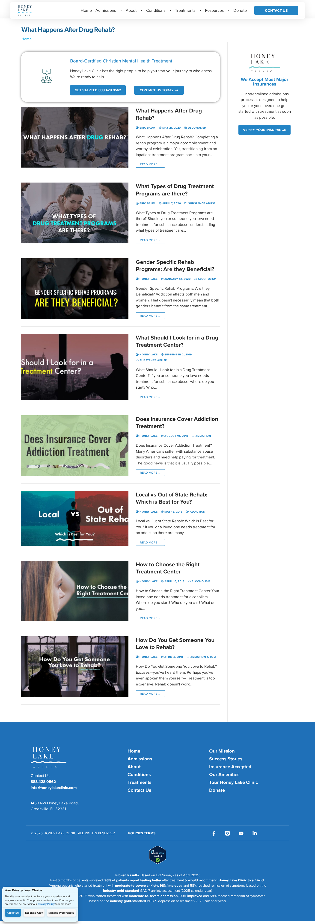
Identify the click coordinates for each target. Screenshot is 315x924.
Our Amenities (224, 774)
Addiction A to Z (203, 657)
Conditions (155, 10)
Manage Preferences (61, 913)
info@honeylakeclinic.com (54, 788)
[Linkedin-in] (254, 833)
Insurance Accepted (230, 766)
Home (86, 10)
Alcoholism (197, 128)
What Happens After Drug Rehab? (169, 114)
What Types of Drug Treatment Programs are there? (175, 190)
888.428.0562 (43, 782)
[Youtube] (241, 833)
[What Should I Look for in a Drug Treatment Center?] (74, 367)
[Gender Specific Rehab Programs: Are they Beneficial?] (74, 288)
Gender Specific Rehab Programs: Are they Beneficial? (175, 265)
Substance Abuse (201, 203)
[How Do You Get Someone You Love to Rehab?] (74, 666)
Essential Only (34, 913)
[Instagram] (227, 833)
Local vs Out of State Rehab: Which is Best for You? (171, 498)
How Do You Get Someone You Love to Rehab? (175, 643)
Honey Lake (148, 279)
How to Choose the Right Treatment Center (167, 568)
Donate (240, 10)
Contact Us (276, 10)
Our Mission (222, 750)
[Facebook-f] (213, 833)
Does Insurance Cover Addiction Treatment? (177, 422)
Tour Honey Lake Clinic (233, 782)
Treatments (185, 10)
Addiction (203, 436)
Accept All (13, 913)
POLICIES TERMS (141, 833)
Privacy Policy (46, 904)
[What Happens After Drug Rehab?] (74, 137)
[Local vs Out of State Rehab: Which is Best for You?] (74, 518)
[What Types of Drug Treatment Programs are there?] (74, 213)
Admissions (105, 10)
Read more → (150, 164)
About (131, 10)
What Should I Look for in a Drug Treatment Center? (177, 341)
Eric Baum (147, 128)
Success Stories (225, 758)
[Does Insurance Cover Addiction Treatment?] (74, 445)
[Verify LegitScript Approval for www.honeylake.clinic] (157, 862)
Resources (214, 10)
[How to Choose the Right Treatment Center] (74, 591)
